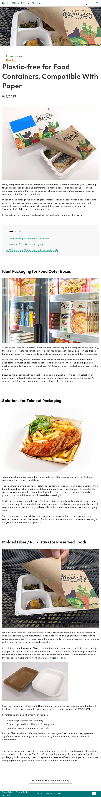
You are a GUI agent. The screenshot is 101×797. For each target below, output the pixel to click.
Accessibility (7, 795)
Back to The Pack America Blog (52, 781)
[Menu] (97, 3)
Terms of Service (22, 792)
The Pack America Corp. (51, 794)
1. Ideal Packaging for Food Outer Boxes (27, 239)
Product (11, 60)
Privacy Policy (7, 792)
